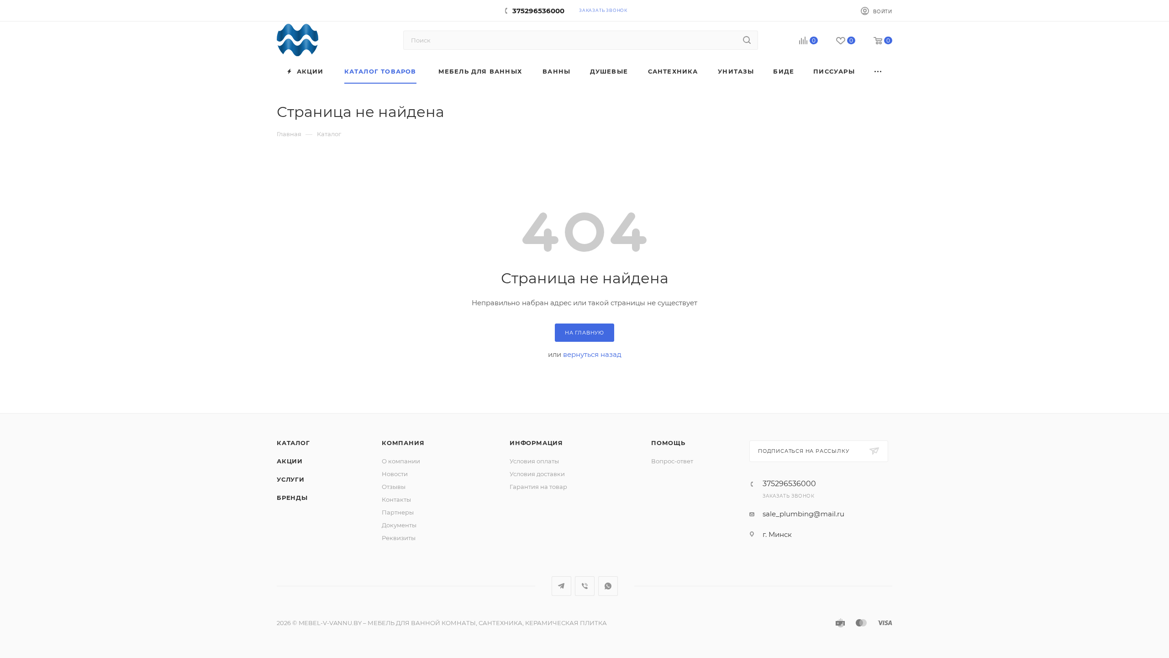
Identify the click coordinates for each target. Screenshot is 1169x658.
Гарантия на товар (538, 486)
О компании (401, 461)
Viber (585, 586)
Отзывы (393, 486)
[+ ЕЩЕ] (878, 71)
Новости (395, 474)
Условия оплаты (534, 461)
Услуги (291, 479)
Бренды (292, 497)
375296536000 (538, 10)
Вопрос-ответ (672, 461)
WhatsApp (608, 586)
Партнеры (398, 512)
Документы (399, 525)
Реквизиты (399, 537)
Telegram (561, 586)
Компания (403, 442)
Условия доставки (537, 474)
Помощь (668, 442)
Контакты (396, 499)
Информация (536, 442)
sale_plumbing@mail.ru (803, 513)
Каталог (293, 442)
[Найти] (747, 40)
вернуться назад (592, 354)
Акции (290, 461)
